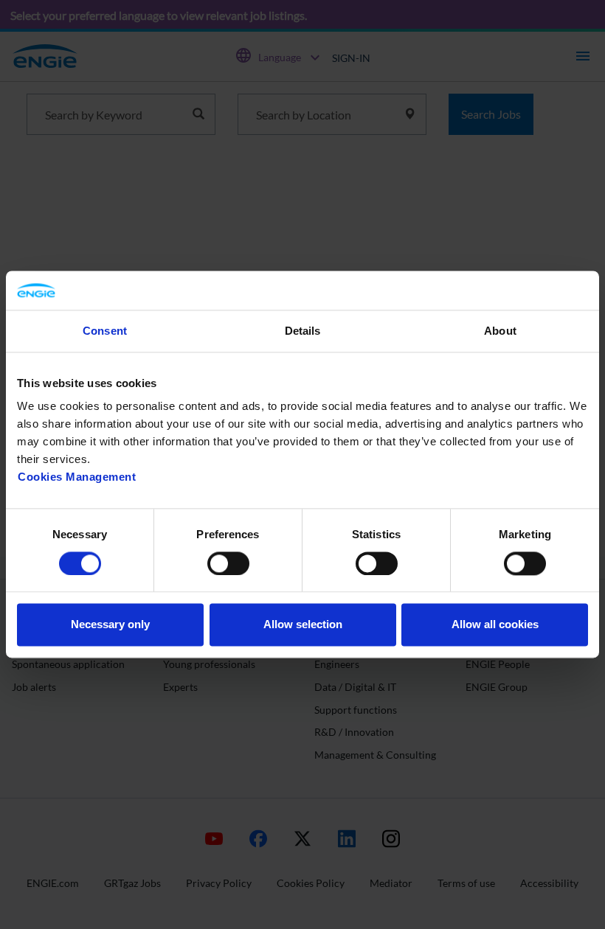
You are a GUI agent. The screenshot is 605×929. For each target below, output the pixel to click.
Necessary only (110, 625)
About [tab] (500, 330)
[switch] (228, 563)
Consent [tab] (105, 330)
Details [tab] (303, 330)
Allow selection (302, 625)
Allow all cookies (495, 625)
